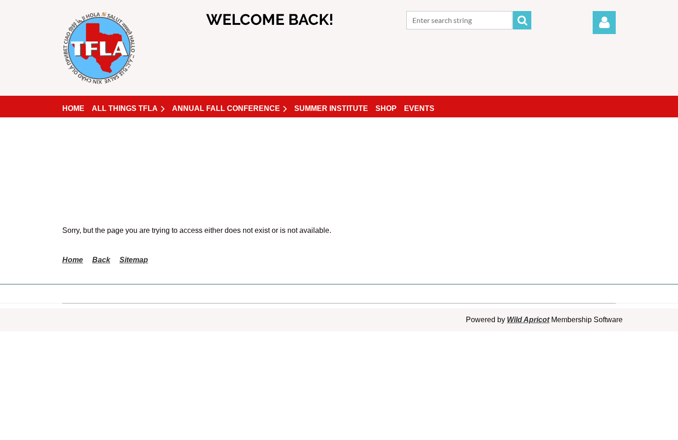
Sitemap (133, 260)
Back (101, 260)
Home (72, 260)
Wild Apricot (528, 320)
